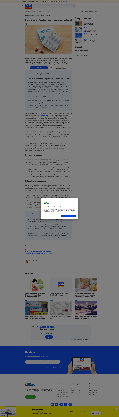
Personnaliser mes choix (68, 212)
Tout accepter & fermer (68, 215)
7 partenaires (56, 206)
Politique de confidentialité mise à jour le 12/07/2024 (53, 212)
